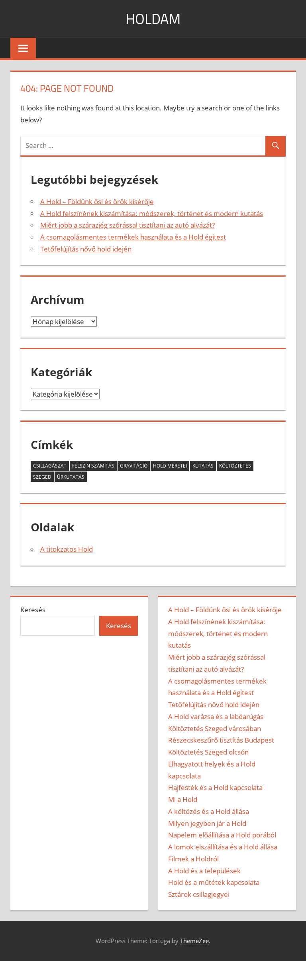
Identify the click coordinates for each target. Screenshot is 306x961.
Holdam (153, 18)
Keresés (32, 609)
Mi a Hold (182, 799)
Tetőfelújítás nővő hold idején (85, 249)
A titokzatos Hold (66, 549)
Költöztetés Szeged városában (214, 728)
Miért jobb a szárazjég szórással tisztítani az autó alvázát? (127, 225)
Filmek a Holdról (193, 858)
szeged (42, 477)
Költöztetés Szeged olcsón (208, 752)
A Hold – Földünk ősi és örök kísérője (97, 201)
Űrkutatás (70, 477)
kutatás (203, 465)
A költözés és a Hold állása (208, 811)
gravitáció (133, 465)
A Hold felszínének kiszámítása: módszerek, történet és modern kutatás (151, 213)
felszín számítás (93, 465)
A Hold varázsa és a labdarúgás (215, 716)
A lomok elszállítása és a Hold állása (222, 846)
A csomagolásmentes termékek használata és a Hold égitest (133, 237)
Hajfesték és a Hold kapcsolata (215, 787)
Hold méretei (170, 465)
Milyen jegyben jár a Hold (207, 823)
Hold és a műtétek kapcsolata (213, 882)
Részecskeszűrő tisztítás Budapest (221, 740)
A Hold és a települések (204, 870)
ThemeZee (194, 941)
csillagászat (50, 465)
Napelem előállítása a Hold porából (222, 834)
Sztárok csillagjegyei (199, 894)
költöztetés (235, 465)
